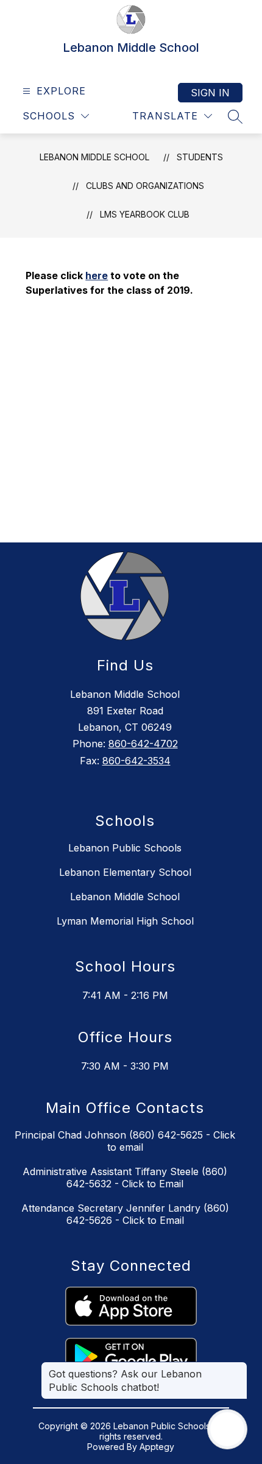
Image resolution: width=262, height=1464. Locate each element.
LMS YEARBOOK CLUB (144, 214)
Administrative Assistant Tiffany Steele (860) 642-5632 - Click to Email (125, 1177)
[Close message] (237, 1367)
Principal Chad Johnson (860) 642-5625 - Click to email (125, 1141)
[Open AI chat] (227, 1429)
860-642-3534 (136, 761)
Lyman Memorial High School (125, 921)
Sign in (210, 93)
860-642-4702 (143, 743)
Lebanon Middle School (94, 157)
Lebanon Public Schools (125, 848)
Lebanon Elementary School (125, 872)
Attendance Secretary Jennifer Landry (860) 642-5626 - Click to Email (125, 1214)
